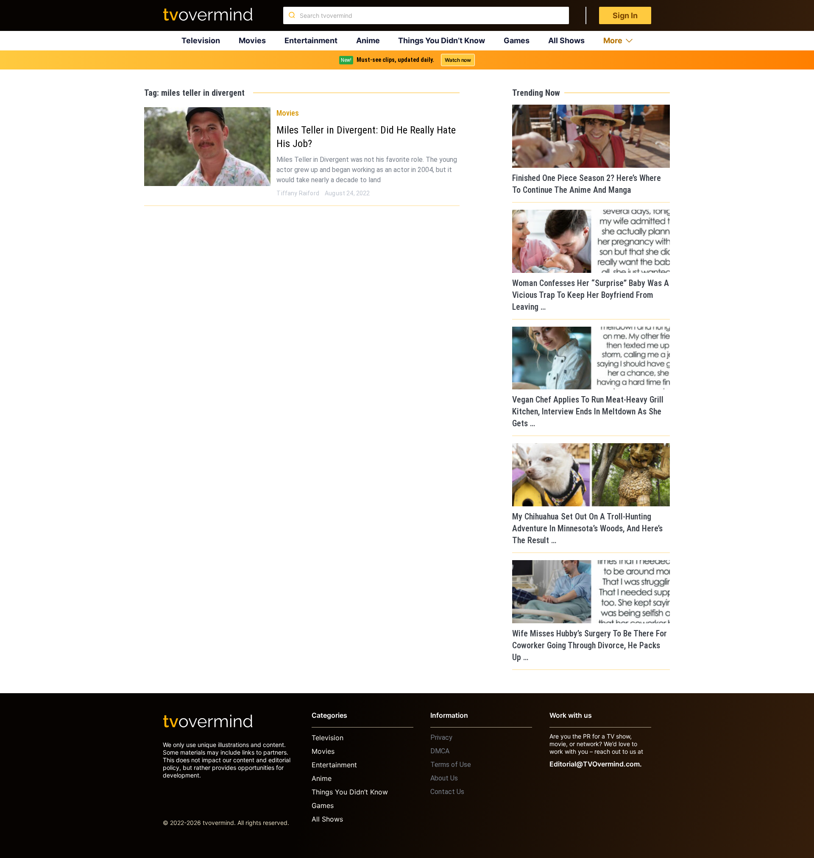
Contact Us (447, 792)
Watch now (458, 60)
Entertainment (310, 40)
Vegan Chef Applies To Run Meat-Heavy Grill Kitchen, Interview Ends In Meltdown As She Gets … (587, 411)
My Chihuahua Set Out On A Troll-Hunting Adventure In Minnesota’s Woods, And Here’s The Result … (587, 528)
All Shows (566, 40)
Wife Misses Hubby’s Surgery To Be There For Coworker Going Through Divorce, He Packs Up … (589, 645)
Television (200, 40)
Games (517, 40)
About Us (444, 778)
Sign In (625, 15)
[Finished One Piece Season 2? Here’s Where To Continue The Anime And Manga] (591, 136)
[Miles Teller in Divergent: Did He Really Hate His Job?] (207, 146)
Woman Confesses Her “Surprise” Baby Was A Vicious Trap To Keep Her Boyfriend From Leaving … (590, 295)
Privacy (441, 737)
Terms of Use (450, 765)
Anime (368, 40)
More (612, 40)
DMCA (439, 751)
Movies (252, 40)
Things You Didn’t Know (441, 40)
